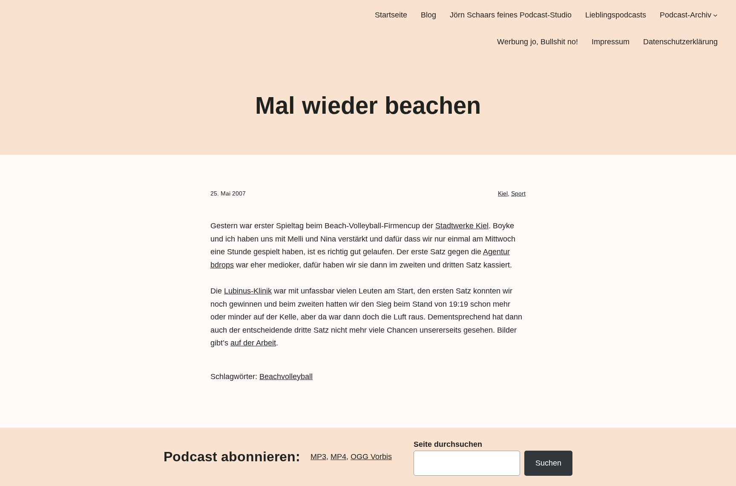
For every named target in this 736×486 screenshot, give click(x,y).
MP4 (338, 456)
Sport (518, 193)
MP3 (318, 456)
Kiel (503, 193)
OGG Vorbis (371, 456)
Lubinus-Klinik (248, 291)
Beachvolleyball (286, 376)
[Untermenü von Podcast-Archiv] (715, 15)
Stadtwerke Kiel (462, 225)
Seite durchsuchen (448, 444)
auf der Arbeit (253, 343)
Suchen (548, 463)
